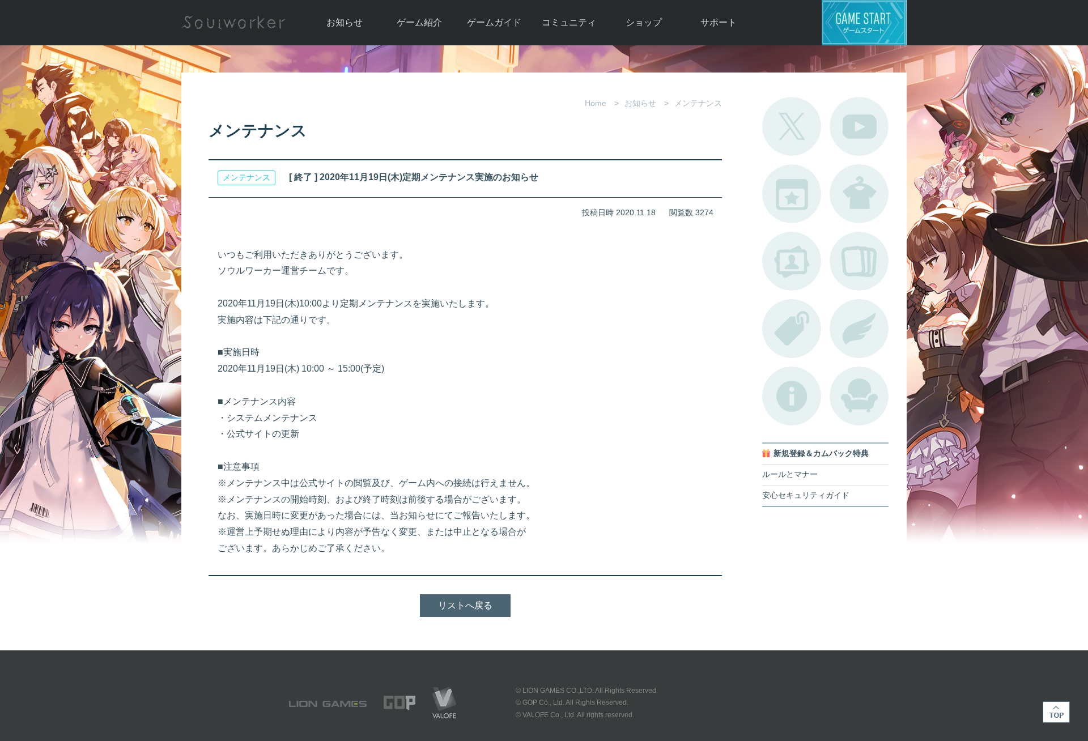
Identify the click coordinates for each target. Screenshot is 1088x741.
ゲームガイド (494, 22)
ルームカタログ (859, 396)
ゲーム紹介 (419, 22)
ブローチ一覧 (859, 328)
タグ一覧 (791, 328)
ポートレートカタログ (791, 261)
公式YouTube (859, 126)
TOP (1056, 712)
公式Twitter (791, 126)
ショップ (644, 22)
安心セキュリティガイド (805, 495)
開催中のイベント (791, 193)
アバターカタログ (859, 193)
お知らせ (344, 22)
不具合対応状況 (791, 396)
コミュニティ (569, 22)
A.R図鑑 (859, 261)
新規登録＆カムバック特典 (821, 453)
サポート (718, 22)
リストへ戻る (465, 605)
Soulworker (233, 22)
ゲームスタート (864, 22)
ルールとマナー (790, 474)
